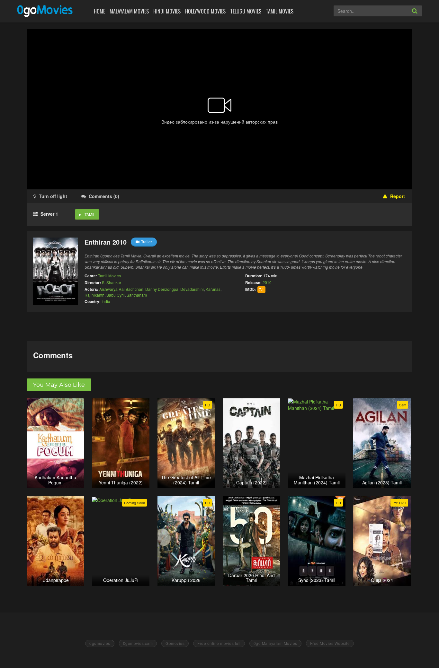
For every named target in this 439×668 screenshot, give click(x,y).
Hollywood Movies (205, 11)
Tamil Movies (279, 11)
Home (99, 11)
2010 (267, 282)
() (104, 196)
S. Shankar (111, 282)
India (106, 301)
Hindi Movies (167, 11)
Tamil (90, 214)
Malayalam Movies (129, 11)
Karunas (213, 289)
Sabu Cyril (115, 295)
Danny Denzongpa (161, 289)
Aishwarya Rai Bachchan (121, 289)
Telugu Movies (245, 11)
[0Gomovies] (45, 10)
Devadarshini (192, 289)
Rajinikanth (94, 295)
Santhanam (137, 295)
